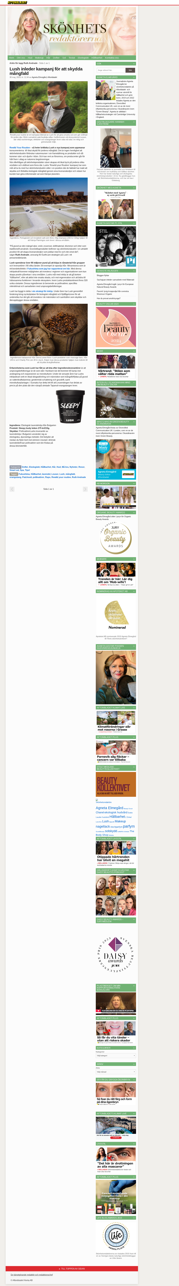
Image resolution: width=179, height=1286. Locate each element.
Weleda (111, 835)
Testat (72, 57)
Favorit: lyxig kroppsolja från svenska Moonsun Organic (113, 292)
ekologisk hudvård (115, 812)
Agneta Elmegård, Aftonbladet (44, 77)
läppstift (111, 822)
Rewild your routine (61, 477)
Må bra (65, 467)
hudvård (105, 817)
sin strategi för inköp (42, 291)
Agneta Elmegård (109, 808)
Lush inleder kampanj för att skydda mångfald (46, 71)
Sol (64, 57)
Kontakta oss (112, 57)
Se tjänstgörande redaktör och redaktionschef (32, 1275)
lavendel (46, 474)
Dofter (56, 57)
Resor (81, 467)
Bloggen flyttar (103, 275)
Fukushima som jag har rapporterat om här (48, 269)
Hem (11, 57)
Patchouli (27, 477)
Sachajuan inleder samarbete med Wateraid (115, 280)
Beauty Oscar (128, 808)
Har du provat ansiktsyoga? (108, 298)
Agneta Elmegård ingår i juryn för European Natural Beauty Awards (115, 285)
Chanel (100, 812)
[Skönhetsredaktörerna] (104, 802)
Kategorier (100, 1052)
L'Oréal (128, 817)
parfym (129, 826)
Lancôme (99, 822)
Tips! (27, 470)
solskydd (111, 831)
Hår (48, 57)
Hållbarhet (96, 57)
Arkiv (98, 1068)
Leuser (54, 474)
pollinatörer (38, 477)
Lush (62, 474)
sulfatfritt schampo (123, 831)
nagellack (103, 826)
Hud (30, 57)
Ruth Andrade (79, 477)
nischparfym (116, 827)
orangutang (15, 477)
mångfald (70, 474)
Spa (22, 470)
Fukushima (24, 474)
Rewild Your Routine (20, 148)
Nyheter (73, 467)
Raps (47, 477)
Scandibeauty (100, 831)
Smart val (14, 470)
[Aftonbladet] (17, 2)
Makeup (39, 57)
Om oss (21, 57)
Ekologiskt (83, 57)
